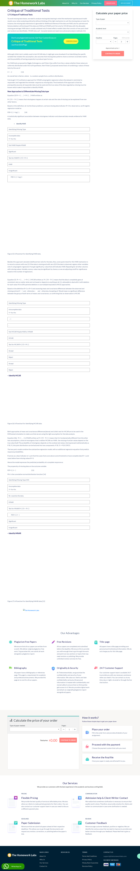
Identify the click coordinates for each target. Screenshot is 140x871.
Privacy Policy (96, 3)
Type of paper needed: (17, 726)
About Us (65, 3)
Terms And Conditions (89, 856)
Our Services (84, 3)
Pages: (64, 726)
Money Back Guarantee (90, 863)
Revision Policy (87, 866)
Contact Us (43, 866)
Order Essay (72, 41)
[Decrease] (115, 42)
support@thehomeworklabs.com (115, 856)
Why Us (74, 3)
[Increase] (127, 42)
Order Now (110, 3)
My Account (126, 3)
